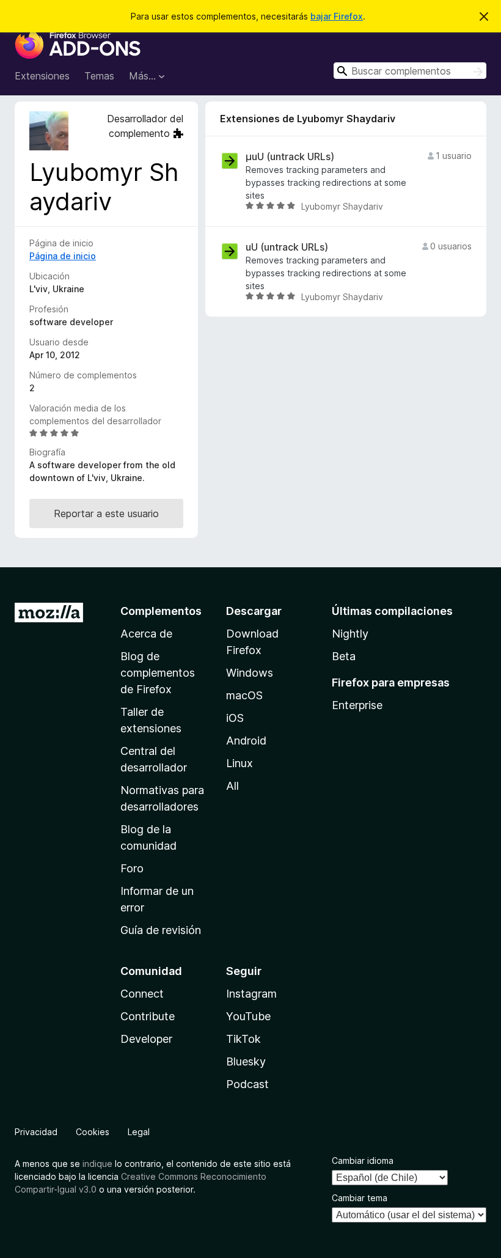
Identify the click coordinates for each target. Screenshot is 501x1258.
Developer (146, 1038)
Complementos (161, 611)
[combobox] (410, 70)
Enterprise (357, 705)
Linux (239, 763)
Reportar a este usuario (106, 513)
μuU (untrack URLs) (290, 157)
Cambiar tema (359, 1198)
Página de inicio (62, 256)
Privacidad (36, 1132)
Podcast (247, 1084)
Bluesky (246, 1061)
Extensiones (42, 76)
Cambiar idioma (362, 1160)
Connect (142, 993)
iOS (235, 718)
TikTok (243, 1038)
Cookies (92, 1132)
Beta (344, 656)
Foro (132, 868)
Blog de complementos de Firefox (157, 673)
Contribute (147, 1016)
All (232, 785)
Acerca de (146, 633)
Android (246, 740)
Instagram (251, 993)
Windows (249, 672)
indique (97, 1163)
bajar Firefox (336, 16)
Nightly (350, 633)
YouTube (248, 1016)
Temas (99, 76)
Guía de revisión (160, 930)
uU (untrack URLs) (287, 247)
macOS (244, 695)
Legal (139, 1132)
